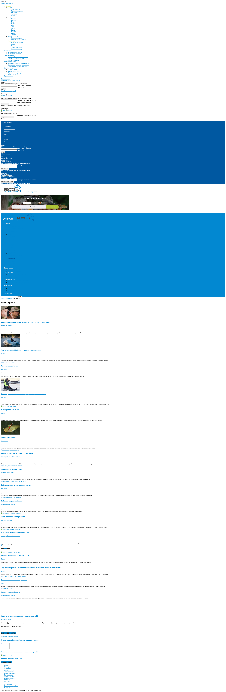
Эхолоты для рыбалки (9, 366)
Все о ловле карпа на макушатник (14, 580)
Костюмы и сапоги (17, 42)
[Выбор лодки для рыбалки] (11, 497)
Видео (5, 134)
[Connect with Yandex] (9, 95)
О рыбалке (7, 668)
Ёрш (12, 22)
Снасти (10, 7)
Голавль (13, 19)
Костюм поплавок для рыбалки (13, 517)
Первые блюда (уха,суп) (15, 73)
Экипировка (11, 41)
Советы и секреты (16, 38)
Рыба (9, 17)
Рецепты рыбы (8, 675)
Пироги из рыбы (13, 74)
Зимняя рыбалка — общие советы (18, 57)
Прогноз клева (8, 76)
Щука (13, 33)
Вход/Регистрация (8, 122)
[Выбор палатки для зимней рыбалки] (10, 529)
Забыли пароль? (5, 154)
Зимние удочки (15, 9)
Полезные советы (13, 36)
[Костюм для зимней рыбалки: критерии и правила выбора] (10, 390)
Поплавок (14, 12)
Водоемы (6, 139)
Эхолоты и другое (16, 47)
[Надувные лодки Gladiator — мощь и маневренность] (10, 346)
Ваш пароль (20, 87)
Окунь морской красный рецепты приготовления (20, 640)
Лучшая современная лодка (11, 469)
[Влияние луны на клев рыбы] (6, 655)
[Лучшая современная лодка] (11, 465)
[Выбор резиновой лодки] (9, 406)
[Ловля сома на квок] (10, 434)
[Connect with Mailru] (3, 95)
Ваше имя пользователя (24, 85)
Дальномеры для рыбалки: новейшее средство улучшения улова (25, 322)
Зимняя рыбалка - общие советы (10, 456)
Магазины (7, 681)
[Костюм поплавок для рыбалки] (11, 513)
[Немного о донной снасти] (7, 588)
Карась (13, 23)
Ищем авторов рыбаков (9, 129)
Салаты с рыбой (12, 69)
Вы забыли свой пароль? (8, 91)
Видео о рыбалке (9, 678)
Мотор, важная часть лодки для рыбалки (17, 453)
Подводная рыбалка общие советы (18, 63)
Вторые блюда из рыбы (15, 71)
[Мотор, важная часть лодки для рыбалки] (10, 450)
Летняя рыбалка (9, 670)
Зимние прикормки (13, 60)
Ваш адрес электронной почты (26, 100)
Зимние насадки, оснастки (16, 58)
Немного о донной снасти (10, 592)
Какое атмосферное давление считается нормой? (19, 616)
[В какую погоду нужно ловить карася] (10, 552)
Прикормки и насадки (14, 53)
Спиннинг (14, 14)
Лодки (13, 44)
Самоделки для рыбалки (18, 39)
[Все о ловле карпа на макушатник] (13, 576)
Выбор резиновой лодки (10, 410)
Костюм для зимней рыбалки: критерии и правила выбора (23, 394)
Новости (3, 571)
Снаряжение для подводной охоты (18, 65)
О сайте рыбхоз (7, 126)
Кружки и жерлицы (17, 11)
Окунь (13, 30)
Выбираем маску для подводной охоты (16, 485)
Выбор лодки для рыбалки (11, 501)
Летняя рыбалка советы (15, 52)
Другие (13, 34)
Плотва (13, 31)
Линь (12, 28)
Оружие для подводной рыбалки (18, 66)
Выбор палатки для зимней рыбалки (15, 532)
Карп (12, 25)
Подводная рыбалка (10, 673)
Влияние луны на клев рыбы (12, 659)
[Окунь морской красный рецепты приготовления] (9, 636)
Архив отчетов (15, 80)
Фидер (13, 15)
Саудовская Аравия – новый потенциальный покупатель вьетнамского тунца (31, 568)
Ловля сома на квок (8, 437)
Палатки (13, 46)
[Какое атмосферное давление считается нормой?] (7, 612)
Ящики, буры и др (16, 49)
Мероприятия (7, 131)
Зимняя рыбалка (9, 671)
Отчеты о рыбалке (8, 136)
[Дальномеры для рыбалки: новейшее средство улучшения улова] (10, 319)
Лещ (12, 26)
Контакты (6, 141)
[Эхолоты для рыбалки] (8, 362)
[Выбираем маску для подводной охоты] (13, 481)
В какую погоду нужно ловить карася (15, 555)
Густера (13, 20)
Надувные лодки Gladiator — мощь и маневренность (21, 350)
